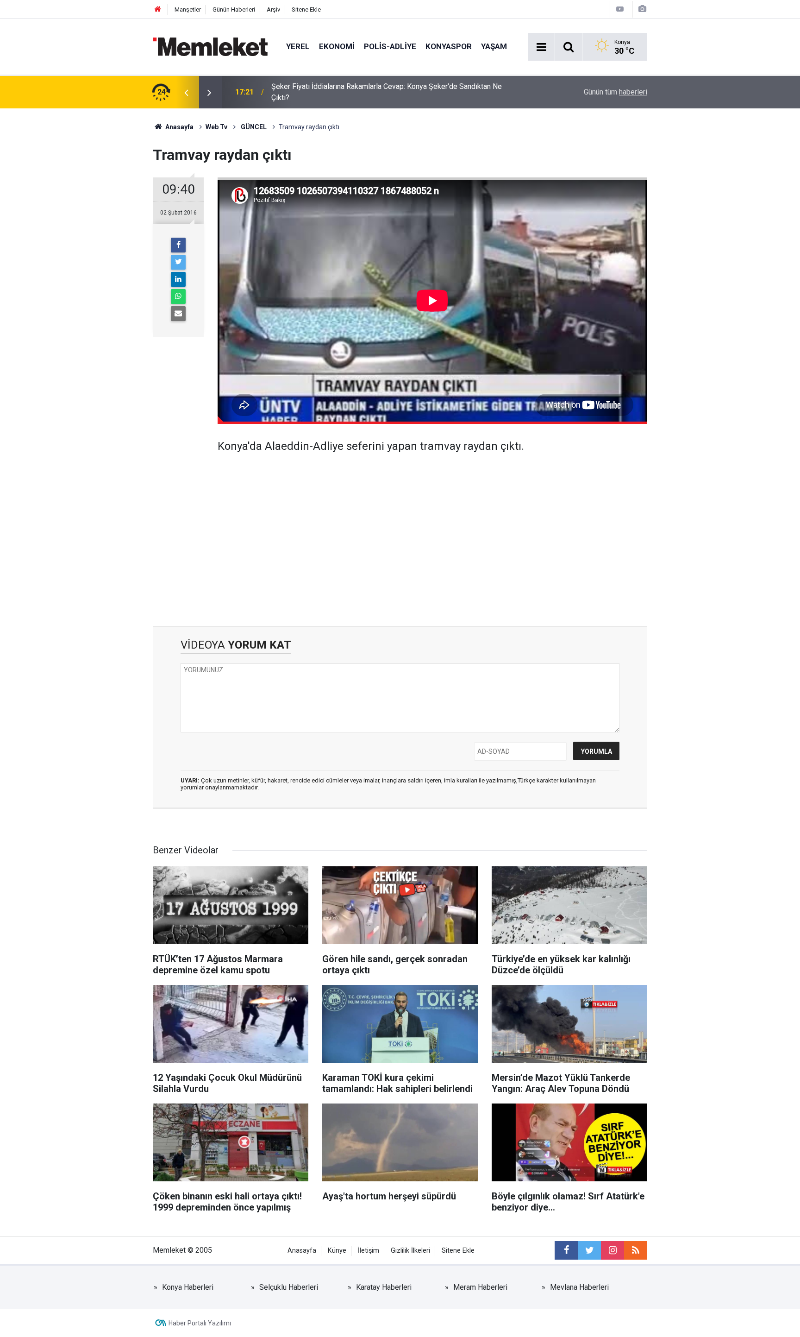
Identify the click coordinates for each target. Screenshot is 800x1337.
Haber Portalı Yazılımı (200, 1323)
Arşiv (273, 9)
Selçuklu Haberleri (288, 1287)
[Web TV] (620, 9)
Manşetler (188, 9)
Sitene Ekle (306, 9)
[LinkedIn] (178, 279)
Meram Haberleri (480, 1287)
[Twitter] (178, 262)
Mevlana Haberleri (579, 1287)
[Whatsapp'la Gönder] (178, 296)
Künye (337, 1251)
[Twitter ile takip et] (589, 1250)
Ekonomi (337, 46)
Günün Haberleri (233, 9)
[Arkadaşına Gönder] (178, 313)
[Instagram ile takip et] (612, 1250)
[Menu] (541, 47)
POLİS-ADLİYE (390, 46)
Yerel (298, 46)
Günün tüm (615, 92)
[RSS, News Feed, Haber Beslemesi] (635, 1250)
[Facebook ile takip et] (566, 1250)
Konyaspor (448, 46)
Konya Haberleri (187, 1287)
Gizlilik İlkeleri (410, 1251)
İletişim (368, 1251)
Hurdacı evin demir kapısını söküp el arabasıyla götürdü (360, 92)
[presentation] (186, 92)
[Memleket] (210, 46)
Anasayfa (302, 1251)
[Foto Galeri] (642, 9)
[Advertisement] (432, 533)
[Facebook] (178, 245)
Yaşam (494, 46)
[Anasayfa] (158, 9)
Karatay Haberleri (384, 1287)
